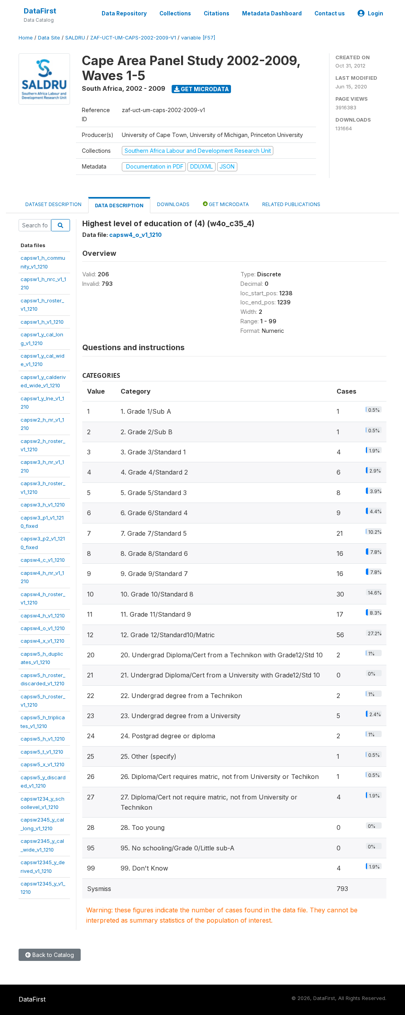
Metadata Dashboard (272, 13)
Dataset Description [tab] (53, 204)
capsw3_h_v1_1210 (43, 504)
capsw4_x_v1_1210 (42, 641)
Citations (216, 13)
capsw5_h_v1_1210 (43, 738)
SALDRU (75, 38)
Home (26, 38)
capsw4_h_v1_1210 (43, 615)
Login (375, 13)
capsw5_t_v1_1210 (42, 752)
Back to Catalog (52, 954)
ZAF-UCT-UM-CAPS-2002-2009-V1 (133, 38)
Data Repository (124, 13)
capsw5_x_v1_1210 (42, 764)
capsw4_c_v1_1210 (43, 560)
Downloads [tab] (173, 204)
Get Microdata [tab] (228, 204)
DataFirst (40, 11)
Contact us (329, 13)
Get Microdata (204, 89)
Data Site (49, 38)
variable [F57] (198, 38)
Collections (175, 13)
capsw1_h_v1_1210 (42, 322)
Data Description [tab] (119, 205)
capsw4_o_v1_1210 (43, 628)
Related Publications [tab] (291, 204)
